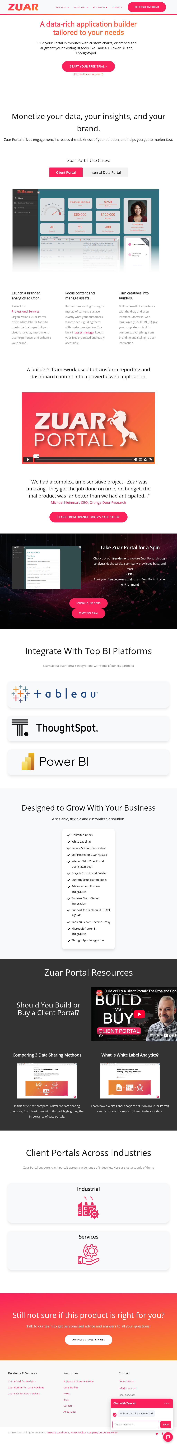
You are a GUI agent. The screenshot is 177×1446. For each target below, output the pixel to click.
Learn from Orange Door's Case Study (88, 517)
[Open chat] (168, 1437)
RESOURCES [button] (99, 7)
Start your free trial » (88, 66)
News (66, 1393)
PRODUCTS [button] (61, 7)
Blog (65, 1399)
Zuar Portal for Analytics (22, 1381)
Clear (166, 1403)
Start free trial (88, 613)
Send (166, 1424)
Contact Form (126, 1381)
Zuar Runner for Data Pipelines (26, 1387)
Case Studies (70, 1387)
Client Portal (66, 172)
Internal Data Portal (105, 172)
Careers (67, 1405)
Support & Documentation (78, 1381)
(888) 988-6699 (127, 1395)
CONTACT (117, 7)
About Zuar (69, 1411)
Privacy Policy (78, 1432)
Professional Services (25, 311)
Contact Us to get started (88, 1339)
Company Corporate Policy (102, 1432)
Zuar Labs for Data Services (24, 1393)
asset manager (85, 332)
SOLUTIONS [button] (80, 7)
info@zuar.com (127, 1388)
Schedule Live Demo (147, 7)
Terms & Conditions (57, 1432)
